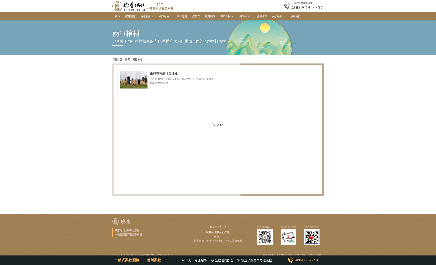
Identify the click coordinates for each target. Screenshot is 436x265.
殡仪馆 (196, 16)
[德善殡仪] (142, 6)
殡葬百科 (244, 16)
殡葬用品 (164, 16)
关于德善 (277, 16)
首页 (117, 16)
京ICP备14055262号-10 (157, 255)
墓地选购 (182, 16)
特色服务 (146, 16)
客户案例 (225, 16)
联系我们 (295, 16)
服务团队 (210, 16)
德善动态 (262, 16)
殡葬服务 (130, 16)
